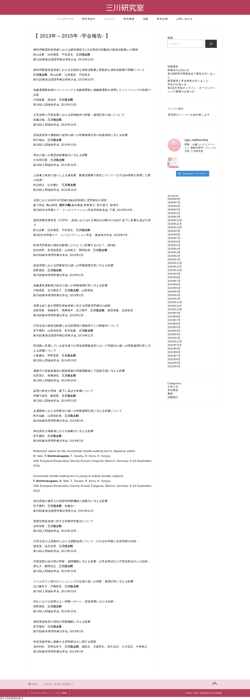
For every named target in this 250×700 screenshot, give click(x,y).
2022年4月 (174, 366)
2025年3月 (174, 252)
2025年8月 (174, 234)
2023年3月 (174, 334)
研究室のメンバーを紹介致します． (190, 114)
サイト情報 (61, 693)
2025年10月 (175, 227)
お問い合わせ (184, 18)
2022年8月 (174, 352)
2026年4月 (174, 213)
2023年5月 (174, 327)
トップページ (65, 18)
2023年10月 (175, 309)
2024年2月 (174, 298)
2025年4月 (174, 248)
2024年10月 (175, 270)
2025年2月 (174, 255)
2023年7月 (174, 320)
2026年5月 (174, 209)
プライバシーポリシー (41, 693)
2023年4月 (174, 330)
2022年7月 (174, 355)
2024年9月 (174, 273)
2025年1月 (174, 259)
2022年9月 (174, 348)
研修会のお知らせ (178, 70)
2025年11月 (175, 223)
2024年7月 (174, 280)
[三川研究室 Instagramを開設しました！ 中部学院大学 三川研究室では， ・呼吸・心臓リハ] (173, 162)
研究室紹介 (89, 18)
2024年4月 (174, 291)
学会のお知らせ (177, 84)
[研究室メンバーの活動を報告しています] (211, 44)
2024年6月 (174, 284)
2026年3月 (174, 216)
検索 (170, 37)
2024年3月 (174, 295)
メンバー (109, 18)
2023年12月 (175, 302)
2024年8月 (174, 277)
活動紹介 (173, 397)
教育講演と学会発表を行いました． (189, 80)
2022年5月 (174, 362)
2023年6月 (174, 323)
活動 (145, 18)
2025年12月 (175, 220)
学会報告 (173, 390)
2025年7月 (174, 238)
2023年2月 (174, 337)
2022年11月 (175, 345)
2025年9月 (174, 230)
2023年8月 (174, 316)
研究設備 (162, 18)
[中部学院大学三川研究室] (125, 12)
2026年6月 (174, 206)
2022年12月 (175, 341)
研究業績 (129, 18)
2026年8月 (174, 198)
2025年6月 (174, 241)
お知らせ (173, 386)
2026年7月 (174, 202)
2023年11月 (175, 305)
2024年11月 (175, 266)
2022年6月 (174, 359)
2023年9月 (174, 312)
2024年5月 (174, 288)
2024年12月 (175, 263)
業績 (170, 393)
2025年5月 (174, 245)
